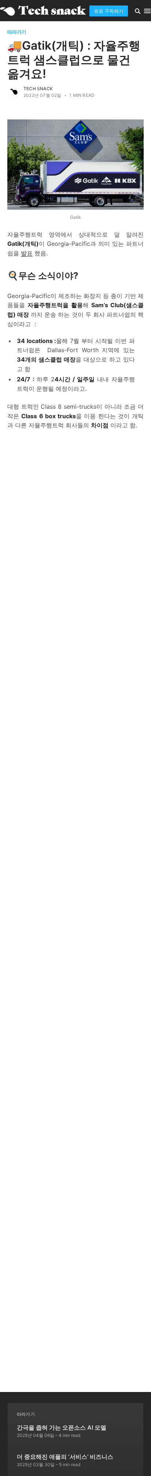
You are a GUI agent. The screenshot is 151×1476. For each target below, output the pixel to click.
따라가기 (16, 32)
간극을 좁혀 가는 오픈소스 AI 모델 (61, 1427)
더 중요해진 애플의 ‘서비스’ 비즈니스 (65, 1456)
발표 (27, 253)
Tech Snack (38, 88)
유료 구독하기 (109, 11)
